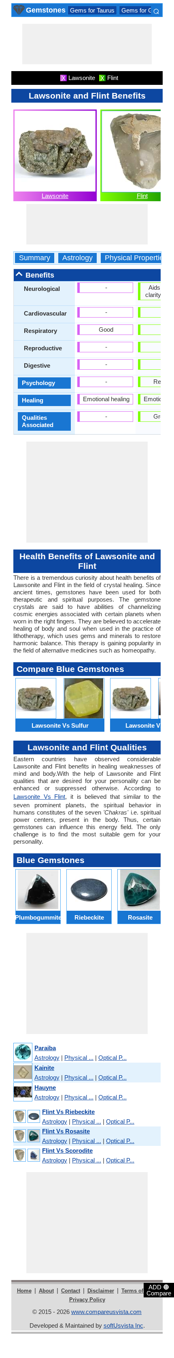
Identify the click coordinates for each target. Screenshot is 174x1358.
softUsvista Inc (123, 1325)
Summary (34, 258)
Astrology (77, 258)
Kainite (44, 1067)
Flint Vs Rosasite (66, 1131)
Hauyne (45, 1087)
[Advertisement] (87, 44)
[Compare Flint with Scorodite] (26, 1155)
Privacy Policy (87, 1300)
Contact (70, 1291)
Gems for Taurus (92, 10)
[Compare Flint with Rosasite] (26, 1136)
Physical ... (78, 1057)
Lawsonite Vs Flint (39, 796)
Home (24, 1291)
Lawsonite (55, 195)
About (46, 1291)
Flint (142, 195)
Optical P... (112, 1057)
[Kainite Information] (22, 1072)
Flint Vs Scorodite (67, 1150)
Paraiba (45, 1047)
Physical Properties (136, 258)
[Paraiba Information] (22, 1053)
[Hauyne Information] (22, 1092)
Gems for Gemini (144, 10)
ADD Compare (158, 1290)
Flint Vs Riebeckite (68, 1111)
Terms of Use (137, 1291)
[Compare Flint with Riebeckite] (26, 1116)
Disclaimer (100, 1291)
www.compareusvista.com (106, 1311)
